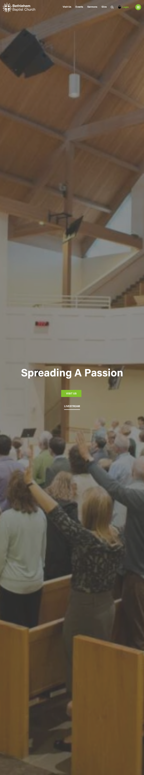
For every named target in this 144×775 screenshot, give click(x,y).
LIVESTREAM (72, 406)
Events (79, 6)
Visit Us (67, 6)
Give (104, 6)
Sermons (92, 6)
